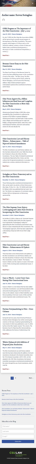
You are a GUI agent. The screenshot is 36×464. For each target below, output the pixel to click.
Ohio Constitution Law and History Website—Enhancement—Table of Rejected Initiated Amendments (16, 141)
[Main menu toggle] (32, 3)
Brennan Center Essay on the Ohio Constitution (13, 399)
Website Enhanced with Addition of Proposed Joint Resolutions (16, 343)
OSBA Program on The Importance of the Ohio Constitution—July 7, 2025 (17, 29)
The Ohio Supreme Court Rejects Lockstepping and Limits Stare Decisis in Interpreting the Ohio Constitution (18, 209)
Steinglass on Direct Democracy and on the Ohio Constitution (17, 175)
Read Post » (6, 55)
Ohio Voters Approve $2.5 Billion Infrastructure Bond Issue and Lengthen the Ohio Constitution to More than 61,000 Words (17, 102)
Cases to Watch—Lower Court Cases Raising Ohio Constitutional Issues (16, 279)
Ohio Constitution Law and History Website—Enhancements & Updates (16, 246)
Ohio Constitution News (10, 3)
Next (31, 378)
